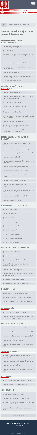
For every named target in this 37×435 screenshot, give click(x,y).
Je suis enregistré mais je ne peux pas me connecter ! (18, 59)
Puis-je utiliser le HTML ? (10, 214)
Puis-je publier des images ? (11, 222)
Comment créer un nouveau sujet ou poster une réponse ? (17, 144)
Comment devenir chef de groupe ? (13, 269)
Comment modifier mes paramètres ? (14, 92)
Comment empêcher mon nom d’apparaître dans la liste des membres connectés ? (18, 97)
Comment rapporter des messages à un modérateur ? (14, 185)
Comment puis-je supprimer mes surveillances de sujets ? (17, 370)
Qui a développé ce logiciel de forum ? (14, 394)
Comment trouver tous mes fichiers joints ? (15, 384)
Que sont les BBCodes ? (10, 209)
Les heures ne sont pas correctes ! (13, 102)
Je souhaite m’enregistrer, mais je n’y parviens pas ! (18, 55)
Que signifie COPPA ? (9, 51)
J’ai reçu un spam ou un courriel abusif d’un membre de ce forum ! (18, 302)
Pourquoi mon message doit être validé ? (15, 196)
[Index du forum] (3, 25)
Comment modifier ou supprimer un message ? (16, 149)
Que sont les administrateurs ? (12, 252)
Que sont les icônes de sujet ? (11, 242)
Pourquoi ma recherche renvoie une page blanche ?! (18, 336)
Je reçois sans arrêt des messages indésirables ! (17, 297)
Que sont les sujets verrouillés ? (12, 238)
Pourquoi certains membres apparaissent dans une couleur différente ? (18, 274)
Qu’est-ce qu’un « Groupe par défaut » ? (14, 279)
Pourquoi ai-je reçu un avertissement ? (14, 180)
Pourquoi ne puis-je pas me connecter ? (14, 63)
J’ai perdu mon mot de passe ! (11, 72)
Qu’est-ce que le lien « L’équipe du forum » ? (16, 283)
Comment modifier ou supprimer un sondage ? (16, 167)
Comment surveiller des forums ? (12, 365)
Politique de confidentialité (12, 423)
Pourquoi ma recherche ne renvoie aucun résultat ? (18, 332)
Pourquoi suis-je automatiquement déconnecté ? (17, 76)
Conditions (29, 423)
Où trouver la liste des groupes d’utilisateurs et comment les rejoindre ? (17, 264)
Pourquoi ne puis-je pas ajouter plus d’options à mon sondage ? (18, 161)
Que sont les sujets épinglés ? (11, 234)
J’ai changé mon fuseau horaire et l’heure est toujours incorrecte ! (16, 107)
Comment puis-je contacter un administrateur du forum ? (17, 408)
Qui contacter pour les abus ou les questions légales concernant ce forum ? (18, 403)
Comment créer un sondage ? (11, 157)
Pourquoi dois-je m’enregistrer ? (12, 46)
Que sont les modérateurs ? (11, 256)
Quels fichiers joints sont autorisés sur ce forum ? (17, 380)
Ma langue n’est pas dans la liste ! (13, 112)
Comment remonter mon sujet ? (12, 200)
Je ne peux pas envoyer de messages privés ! (16, 293)
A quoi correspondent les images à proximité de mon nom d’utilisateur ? (18, 116)
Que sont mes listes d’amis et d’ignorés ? (15, 312)
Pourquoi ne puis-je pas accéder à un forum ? (16, 171)
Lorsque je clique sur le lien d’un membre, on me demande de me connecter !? (18, 130)
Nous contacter (18, 425)
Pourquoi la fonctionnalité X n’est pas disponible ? (18, 398)
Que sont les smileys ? (9, 218)
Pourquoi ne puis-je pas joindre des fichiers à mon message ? (17, 175)
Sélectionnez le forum (18, 416)
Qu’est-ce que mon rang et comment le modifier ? (17, 126)
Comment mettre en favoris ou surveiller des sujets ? (18, 361)
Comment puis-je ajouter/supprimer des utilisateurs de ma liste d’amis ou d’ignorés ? (18, 317)
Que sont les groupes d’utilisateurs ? (14, 260)
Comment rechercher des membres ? (13, 340)
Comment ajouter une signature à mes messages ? (18, 153)
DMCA (23, 423)
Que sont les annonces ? (10, 230)
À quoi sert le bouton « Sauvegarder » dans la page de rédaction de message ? (18, 191)
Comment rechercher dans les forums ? (14, 328)
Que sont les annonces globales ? (12, 226)
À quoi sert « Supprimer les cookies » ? (14, 81)
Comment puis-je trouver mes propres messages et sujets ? (18, 345)
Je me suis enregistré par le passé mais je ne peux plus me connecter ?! (17, 67)
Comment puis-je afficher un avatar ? (14, 122)
